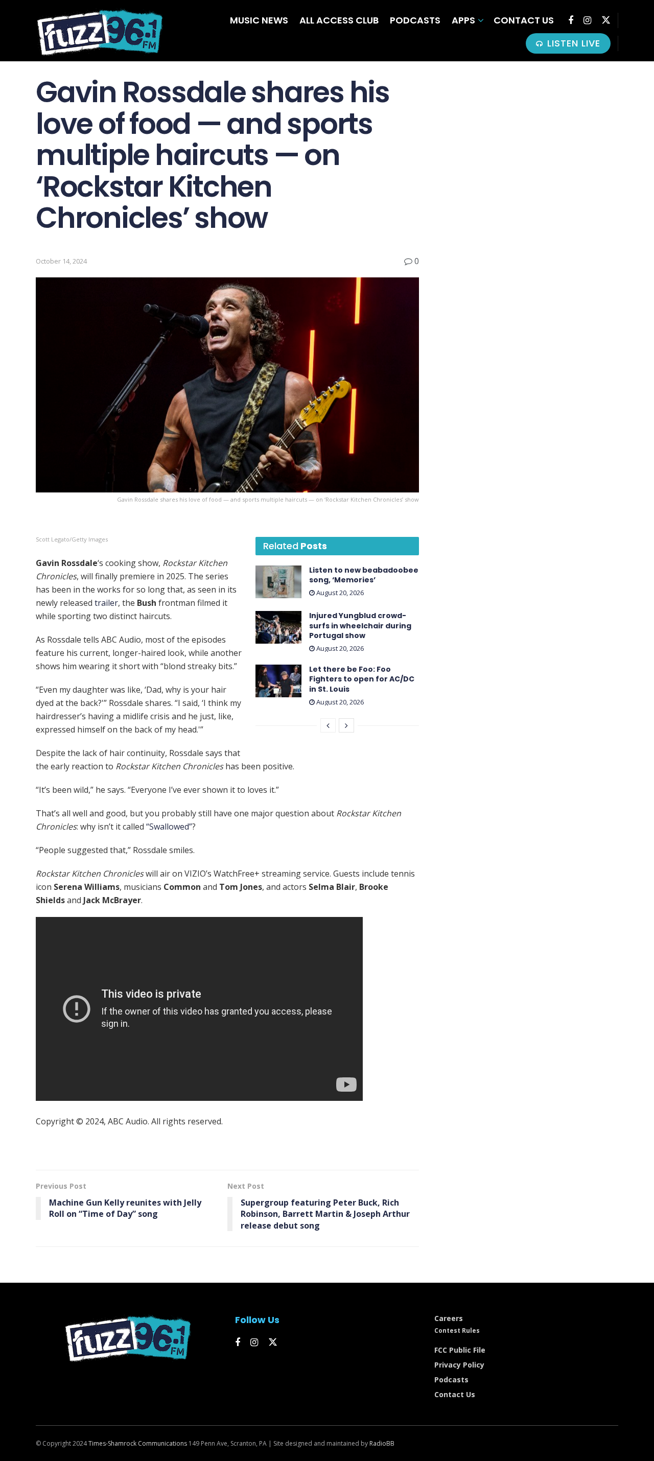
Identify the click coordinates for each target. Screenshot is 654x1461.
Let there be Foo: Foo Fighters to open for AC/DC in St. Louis (361, 679)
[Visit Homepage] (100, 31)
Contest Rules (457, 1330)
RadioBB (381, 1443)
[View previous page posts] (328, 725)
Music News (259, 20)
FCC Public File (459, 1350)
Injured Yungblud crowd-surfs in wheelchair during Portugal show (360, 625)
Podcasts (415, 20)
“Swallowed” (169, 826)
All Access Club (339, 20)
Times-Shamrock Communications (137, 1443)
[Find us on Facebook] (570, 20)
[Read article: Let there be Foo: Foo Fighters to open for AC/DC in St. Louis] (278, 681)
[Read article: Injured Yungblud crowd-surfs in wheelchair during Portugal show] (278, 627)
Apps (463, 20)
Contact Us (524, 20)
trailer (106, 602)
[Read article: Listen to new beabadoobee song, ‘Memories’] (278, 581)
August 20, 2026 (339, 592)
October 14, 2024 (61, 261)
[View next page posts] (346, 725)
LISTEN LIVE (572, 43)
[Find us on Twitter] (606, 20)
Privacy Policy (459, 1365)
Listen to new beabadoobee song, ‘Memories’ (363, 575)
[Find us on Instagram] (587, 20)
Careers (448, 1318)
